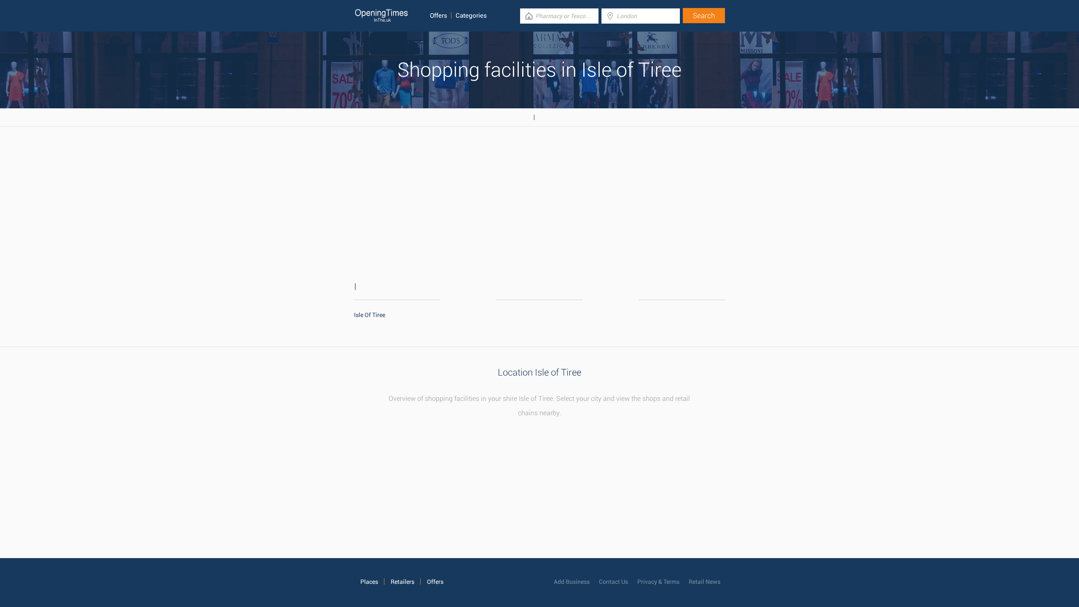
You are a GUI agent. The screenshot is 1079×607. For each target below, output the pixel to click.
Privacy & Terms (658, 581)
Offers (438, 15)
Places (369, 581)
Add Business (572, 581)
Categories (471, 15)
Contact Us (613, 581)
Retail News (704, 581)
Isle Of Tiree (369, 315)
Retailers (402, 581)
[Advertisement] (539, 194)
